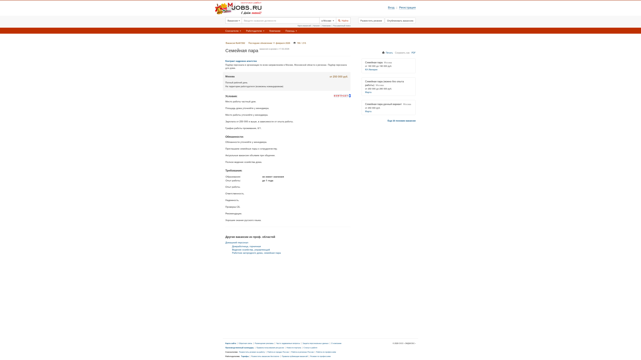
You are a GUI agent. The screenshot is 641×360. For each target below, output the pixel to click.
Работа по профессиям (326, 351)
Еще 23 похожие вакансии (402, 120)
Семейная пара (374, 62)
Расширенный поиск (342, 25)
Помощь (290, 30)
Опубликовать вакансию (400, 20)
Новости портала (293, 347)
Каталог (316, 25)
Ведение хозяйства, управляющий (251, 249)
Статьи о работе (310, 347)
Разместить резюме (371, 20)
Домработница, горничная (246, 246)
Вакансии (233, 20)
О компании (336, 343)
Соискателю (232, 30)
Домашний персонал (236, 242)
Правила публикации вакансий (295, 356)
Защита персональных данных (315, 343)
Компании (326, 25)
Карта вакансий (304, 25)
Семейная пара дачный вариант (383, 104)
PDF (413, 52)
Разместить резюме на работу (252, 351)
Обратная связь (245, 343)
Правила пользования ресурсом (270, 347)
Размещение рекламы (264, 343)
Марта (368, 92)
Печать (389, 52)
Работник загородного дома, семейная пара (256, 252)
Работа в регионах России (302, 351)
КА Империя (371, 69)
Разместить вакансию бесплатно (265, 356)
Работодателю (254, 30)
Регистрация (407, 7)
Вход (391, 7)
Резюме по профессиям (320, 356)
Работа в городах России (278, 351)
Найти (344, 20)
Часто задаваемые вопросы (288, 343)
